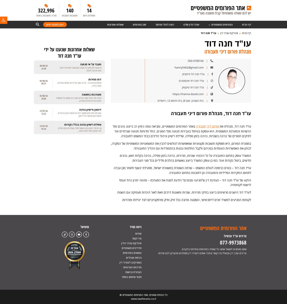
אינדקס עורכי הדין (131, 243)
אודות (138, 233)
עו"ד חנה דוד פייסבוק (193, 74)
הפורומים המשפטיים (222, 24)
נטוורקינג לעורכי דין (131, 262)
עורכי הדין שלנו (191, 24)
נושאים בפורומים (132, 253)
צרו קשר (137, 238)
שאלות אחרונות (115, 24)
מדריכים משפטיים (132, 248)
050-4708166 (196, 61)
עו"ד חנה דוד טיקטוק (193, 87)
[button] (3, 20)
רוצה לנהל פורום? (164, 24)
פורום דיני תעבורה (207, 126)
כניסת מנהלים (134, 257)
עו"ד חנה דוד (208, 33)
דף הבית (246, 24)
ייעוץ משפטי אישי (55, 24)
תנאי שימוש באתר (132, 277)
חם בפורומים (139, 24)
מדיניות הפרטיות (132, 267)
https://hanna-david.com (188, 94)
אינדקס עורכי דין (229, 33)
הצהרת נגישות (133, 272)
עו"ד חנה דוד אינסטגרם (191, 81)
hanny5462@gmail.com (189, 67)
